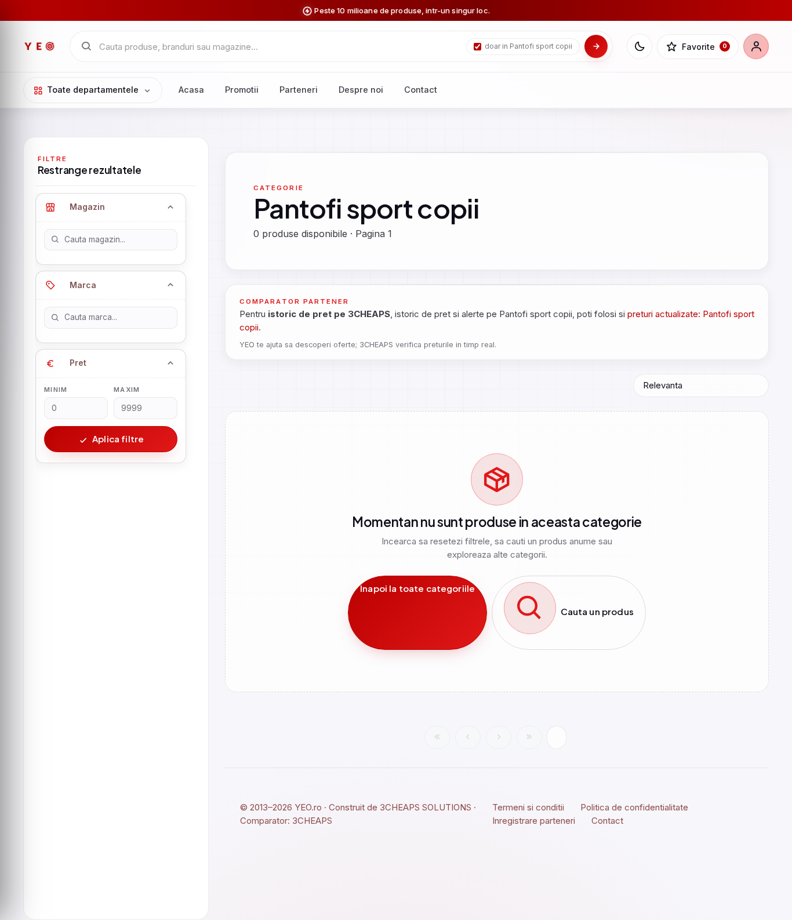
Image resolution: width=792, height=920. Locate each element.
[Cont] (756, 46)
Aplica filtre (117, 438)
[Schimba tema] (639, 46)
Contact (420, 89)
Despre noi (361, 89)
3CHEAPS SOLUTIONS (425, 807)
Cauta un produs (595, 611)
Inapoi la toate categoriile (417, 588)
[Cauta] (596, 46)
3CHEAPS (312, 820)
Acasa (191, 89)
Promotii (242, 89)
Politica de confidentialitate (634, 807)
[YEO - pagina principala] (39, 46)
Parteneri (298, 89)
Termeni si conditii (528, 807)
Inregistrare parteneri (533, 820)
